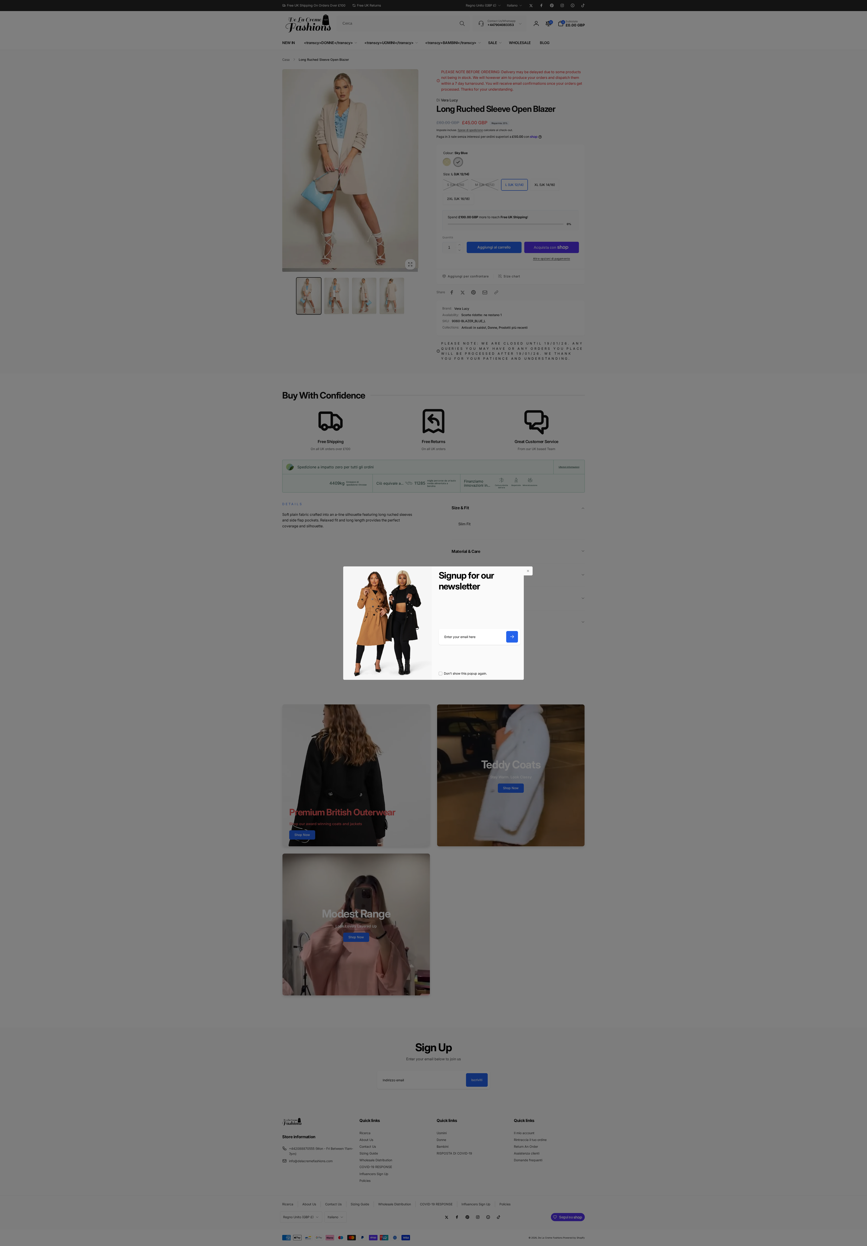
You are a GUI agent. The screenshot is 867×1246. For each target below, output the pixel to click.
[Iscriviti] (512, 637)
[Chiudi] (528, 570)
